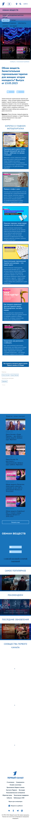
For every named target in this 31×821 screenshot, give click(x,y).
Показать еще (15, 522)
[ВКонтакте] (10, 92)
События (9, 798)
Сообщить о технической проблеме (19, 61)
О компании (10, 782)
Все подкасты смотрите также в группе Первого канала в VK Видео (15, 364)
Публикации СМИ (19, 798)
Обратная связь (7, 795)
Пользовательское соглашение (15, 792)
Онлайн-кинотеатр (15, 785)
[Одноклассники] (20, 92)
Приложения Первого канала (15, 787)
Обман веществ (10, 10)
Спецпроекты (20, 782)
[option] (8, 53)
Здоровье (4, 381)
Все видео (22, 790)
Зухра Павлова (14, 375)
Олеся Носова (5, 375)
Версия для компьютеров (15, 801)
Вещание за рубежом (17, 805)
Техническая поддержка (21, 795)
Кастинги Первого (11, 790)
